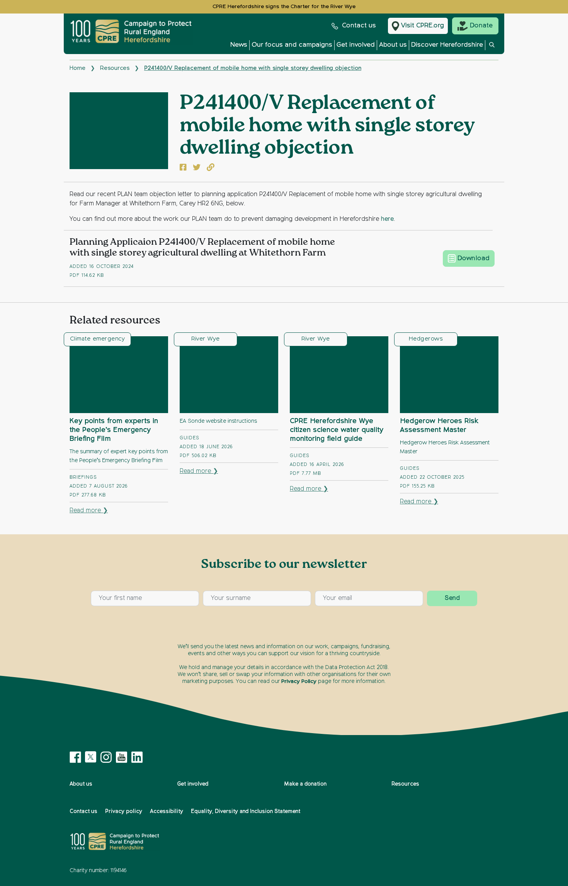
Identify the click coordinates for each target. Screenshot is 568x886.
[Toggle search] (492, 47)
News (238, 45)
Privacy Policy (298, 681)
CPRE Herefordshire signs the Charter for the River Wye (284, 6)
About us (393, 45)
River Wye (205, 339)
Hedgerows (426, 339)
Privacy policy (123, 811)
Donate (481, 25)
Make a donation (305, 784)
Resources (114, 68)
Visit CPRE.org (422, 25)
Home (77, 68)
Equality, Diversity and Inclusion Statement (245, 811)
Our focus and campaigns (292, 45)
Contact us (359, 25)
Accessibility (166, 811)
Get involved (356, 45)
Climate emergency (97, 339)
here (387, 219)
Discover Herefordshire (447, 45)
